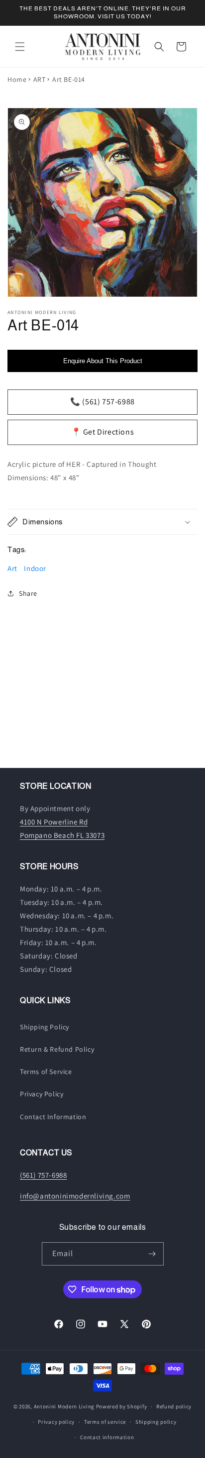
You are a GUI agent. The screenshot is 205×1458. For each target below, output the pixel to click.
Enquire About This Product (102, 361)
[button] (20, 47)
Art (12, 568)
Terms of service (105, 1421)
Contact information (107, 1437)
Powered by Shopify (121, 1406)
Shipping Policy (44, 1026)
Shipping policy (156, 1421)
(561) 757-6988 (43, 1175)
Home (16, 79)
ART (39, 79)
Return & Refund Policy (57, 1049)
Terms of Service (46, 1071)
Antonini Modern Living (64, 1406)
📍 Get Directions (102, 432)
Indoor (35, 568)
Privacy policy (56, 1421)
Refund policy (174, 1406)
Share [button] (28, 593)
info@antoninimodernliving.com (75, 1196)
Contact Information (53, 1116)
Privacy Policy (41, 1093)
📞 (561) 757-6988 (102, 401)
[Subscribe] (152, 1254)
